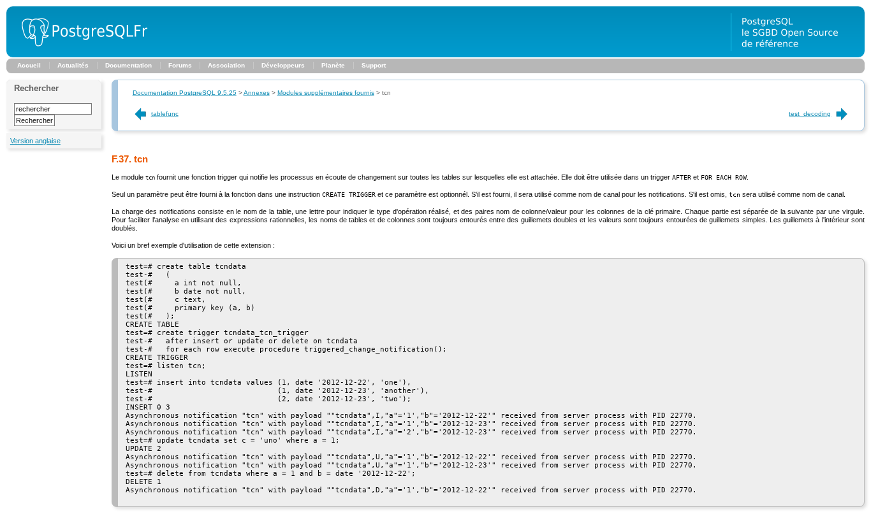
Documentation (128, 65)
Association (226, 65)
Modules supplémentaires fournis (325, 92)
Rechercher (36, 88)
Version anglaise (35, 141)
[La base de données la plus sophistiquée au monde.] (798, 55)
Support (374, 65)
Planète (333, 65)
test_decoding (810, 113)
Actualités (73, 65)
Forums (180, 65)
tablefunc (165, 113)
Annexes (257, 92)
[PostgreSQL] (79, 55)
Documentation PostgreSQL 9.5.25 (185, 92)
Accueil (29, 65)
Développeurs (283, 65)
